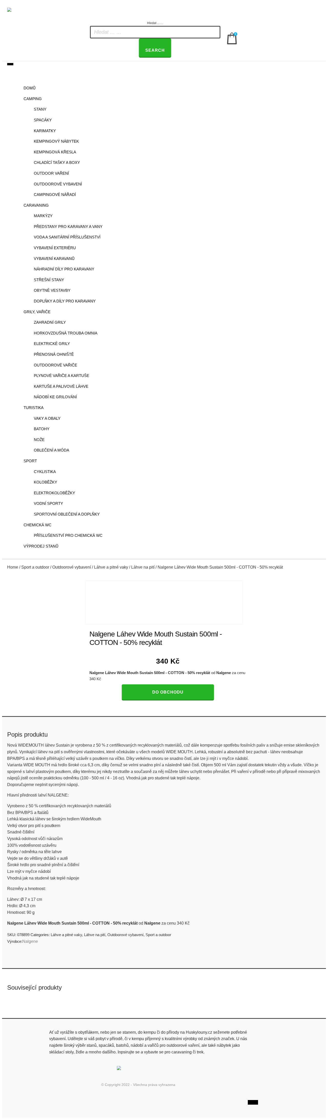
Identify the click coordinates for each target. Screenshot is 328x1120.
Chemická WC (38, 525)
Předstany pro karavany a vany (68, 226)
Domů (30, 88)
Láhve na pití (143, 567)
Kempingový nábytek (56, 141)
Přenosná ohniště (54, 354)
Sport (30, 461)
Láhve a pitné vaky (111, 567)
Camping (33, 99)
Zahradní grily (50, 322)
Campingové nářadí (55, 194)
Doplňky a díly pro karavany (65, 301)
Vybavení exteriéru (55, 248)
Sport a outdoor (35, 567)
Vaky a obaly (47, 418)
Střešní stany (49, 280)
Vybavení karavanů (54, 258)
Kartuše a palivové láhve (61, 386)
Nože (39, 439)
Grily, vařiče (37, 312)
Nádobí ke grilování (55, 397)
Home (12, 567)
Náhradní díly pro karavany (64, 269)
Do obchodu (167, 692)
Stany (40, 109)
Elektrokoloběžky (54, 493)
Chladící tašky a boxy (57, 162)
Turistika (34, 407)
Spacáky (43, 120)
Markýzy (43, 216)
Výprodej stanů (41, 546)
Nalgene (30, 941)
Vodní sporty (48, 503)
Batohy (41, 429)
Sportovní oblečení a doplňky (67, 514)
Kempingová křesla (55, 152)
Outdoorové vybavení (58, 184)
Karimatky (45, 131)
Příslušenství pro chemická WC (68, 535)
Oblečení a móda (51, 450)
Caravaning (36, 205)
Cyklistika (45, 471)
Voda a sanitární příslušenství (67, 237)
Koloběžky (45, 482)
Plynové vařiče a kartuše (61, 375)
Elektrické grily (52, 343)
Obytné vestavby (52, 290)
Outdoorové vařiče (55, 365)
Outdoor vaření (51, 173)
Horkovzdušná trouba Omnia (65, 333)
